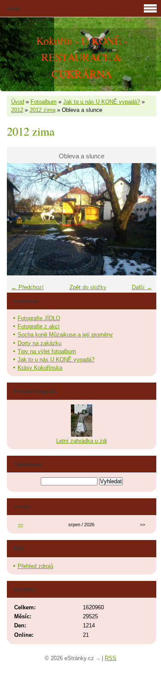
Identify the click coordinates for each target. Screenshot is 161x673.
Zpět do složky (88, 287)
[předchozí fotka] (20, 219)
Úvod (17, 102)
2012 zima (42, 110)
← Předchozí (27, 287)
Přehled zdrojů (35, 566)
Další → (142, 287)
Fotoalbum (43, 102)
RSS (110, 658)
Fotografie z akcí (39, 326)
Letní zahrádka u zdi (81, 441)
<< (20, 524)
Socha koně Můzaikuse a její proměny (65, 334)
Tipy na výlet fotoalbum (47, 351)
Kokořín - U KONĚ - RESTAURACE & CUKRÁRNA (82, 57)
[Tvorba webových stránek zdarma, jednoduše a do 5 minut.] (99, 659)
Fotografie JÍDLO (39, 318)
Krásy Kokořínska (40, 367)
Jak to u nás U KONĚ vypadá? (101, 102)
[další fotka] (142, 219)
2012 (17, 110)
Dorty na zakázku (39, 343)
